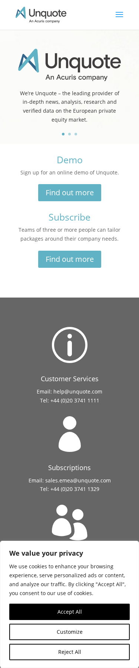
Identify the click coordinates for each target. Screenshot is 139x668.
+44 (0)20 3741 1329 (74, 488)
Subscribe (69, 217)
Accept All (69, 611)
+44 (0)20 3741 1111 (74, 400)
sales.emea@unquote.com (78, 480)
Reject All (69, 651)
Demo (70, 159)
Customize (70, 631)
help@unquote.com (77, 391)
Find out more (70, 192)
